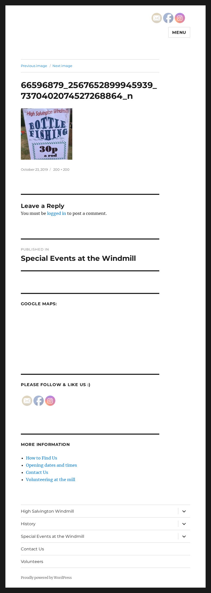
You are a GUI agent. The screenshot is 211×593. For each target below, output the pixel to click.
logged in (56, 213)
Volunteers (32, 561)
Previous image (34, 66)
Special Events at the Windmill (52, 536)
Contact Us (37, 472)
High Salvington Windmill (47, 511)
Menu (179, 32)
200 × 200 (61, 169)
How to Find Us (41, 458)
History (28, 523)
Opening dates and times (51, 465)
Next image (62, 66)
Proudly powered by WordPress (46, 578)
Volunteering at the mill (50, 479)
